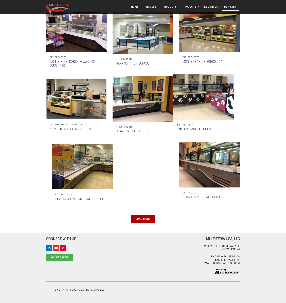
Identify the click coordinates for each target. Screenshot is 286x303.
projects (60, 57)
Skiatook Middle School (194, 129)
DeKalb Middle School (132, 131)
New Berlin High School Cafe (71, 129)
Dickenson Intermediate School (79, 199)
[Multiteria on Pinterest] (63, 248)
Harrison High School (132, 63)
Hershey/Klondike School (201, 197)
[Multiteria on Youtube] (56, 248)
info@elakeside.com (226, 263)
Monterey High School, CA (202, 62)
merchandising (64, 124)
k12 (51, 57)
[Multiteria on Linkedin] (49, 248)
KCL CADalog (59, 257)
